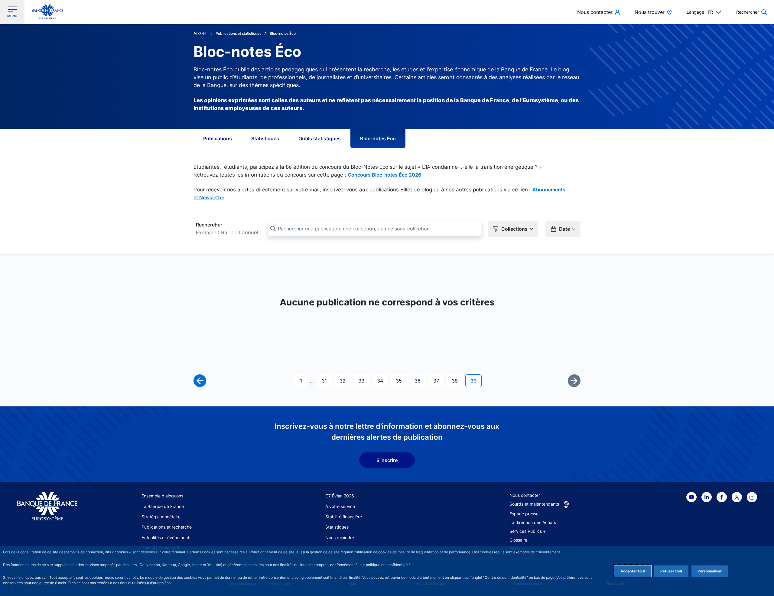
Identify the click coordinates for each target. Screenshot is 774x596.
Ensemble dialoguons (162, 495)
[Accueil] (54, 506)
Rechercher (209, 225)
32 (345, 380)
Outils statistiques (319, 138)
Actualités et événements (166, 537)
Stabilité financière (343, 516)
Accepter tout (632, 571)
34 (382, 380)
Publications (217, 138)
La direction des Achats (532, 522)
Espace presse (523, 513)
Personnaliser (710, 571)
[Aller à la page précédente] (200, 380)
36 (420, 380)
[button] (751, 12)
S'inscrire (387, 460)
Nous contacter (524, 495)
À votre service (340, 506)
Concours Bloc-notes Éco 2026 (384, 175)
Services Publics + (527, 531)
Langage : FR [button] (700, 12)
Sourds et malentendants (534, 503)
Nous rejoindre (339, 537)
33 (363, 380)
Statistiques (265, 138)
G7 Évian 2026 (339, 495)
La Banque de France (162, 506)
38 (457, 380)
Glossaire (518, 539)
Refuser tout (671, 571)
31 (326, 380)
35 (401, 380)
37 (438, 380)
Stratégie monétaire (160, 516)
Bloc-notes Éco (378, 138)
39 (476, 380)
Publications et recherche (166, 526)
